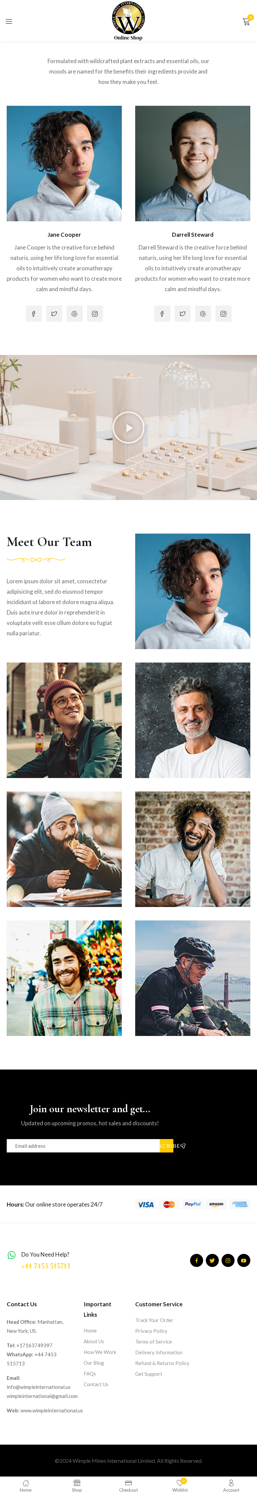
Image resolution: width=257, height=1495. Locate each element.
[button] (128, 427)
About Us (94, 1341)
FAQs (90, 1373)
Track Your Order (154, 1320)
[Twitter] (212, 1260)
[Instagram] (228, 1260)
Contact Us (96, 1384)
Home (90, 1330)
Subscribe (166, 1145)
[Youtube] (243, 1260)
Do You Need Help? (45, 1254)
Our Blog (94, 1363)
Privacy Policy (151, 1331)
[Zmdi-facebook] (196, 1260)
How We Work (100, 1352)
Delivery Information (158, 1352)
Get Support (148, 1374)
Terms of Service (153, 1342)
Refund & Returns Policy (162, 1363)
